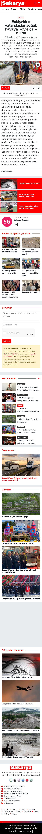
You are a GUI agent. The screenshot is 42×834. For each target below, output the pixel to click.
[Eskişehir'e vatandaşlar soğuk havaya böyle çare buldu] (21, 73)
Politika (6, 814)
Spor (18, 811)
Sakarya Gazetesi (12, 93)
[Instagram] (19, 780)
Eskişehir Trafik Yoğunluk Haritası (16, 793)
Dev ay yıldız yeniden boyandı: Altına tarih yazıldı (30, 251)
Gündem (32, 9)
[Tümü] (39, 378)
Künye (14, 814)
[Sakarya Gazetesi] (7, 221)
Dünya (14, 9)
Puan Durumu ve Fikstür (13, 796)
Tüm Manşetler (10, 798)
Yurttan (5, 9)
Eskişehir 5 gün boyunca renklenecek (27, 431)
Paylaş (6, 88)
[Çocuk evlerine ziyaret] (31, 285)
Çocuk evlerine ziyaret (30, 292)
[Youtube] (27, 780)
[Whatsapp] (31, 780)
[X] (15, 780)
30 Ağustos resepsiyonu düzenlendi (27, 399)
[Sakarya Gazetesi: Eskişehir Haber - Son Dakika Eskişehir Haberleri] (13, 3)
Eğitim (22, 9)
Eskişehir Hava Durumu (12, 789)
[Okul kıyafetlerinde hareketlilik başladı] (11, 242)
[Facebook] (11, 780)
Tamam (29, 831)
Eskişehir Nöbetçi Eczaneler (14, 786)
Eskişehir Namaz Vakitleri (13, 791)
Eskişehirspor (8, 811)
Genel (21, 18)
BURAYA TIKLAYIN (11, 354)
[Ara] (35, 3)
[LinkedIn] (23, 780)
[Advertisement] (21, 624)
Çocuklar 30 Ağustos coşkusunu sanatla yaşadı (25, 442)
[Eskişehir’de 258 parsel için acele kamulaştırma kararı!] (11, 285)
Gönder (6, 341)
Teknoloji (27, 811)
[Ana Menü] (39, 3)
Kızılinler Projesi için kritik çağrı (28, 420)
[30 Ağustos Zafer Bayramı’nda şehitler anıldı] (31, 263)
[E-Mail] (16, 224)
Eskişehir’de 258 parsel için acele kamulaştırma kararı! (10, 294)
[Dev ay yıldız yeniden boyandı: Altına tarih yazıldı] (31, 242)
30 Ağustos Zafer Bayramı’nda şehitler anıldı (30, 273)
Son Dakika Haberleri (12, 801)
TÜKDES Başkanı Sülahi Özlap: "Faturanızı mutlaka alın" (27, 388)
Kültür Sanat (22, 395)
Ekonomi (21, 384)
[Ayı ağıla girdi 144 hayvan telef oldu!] (11, 263)
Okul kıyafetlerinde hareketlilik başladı (28, 410)
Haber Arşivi (8, 803)
